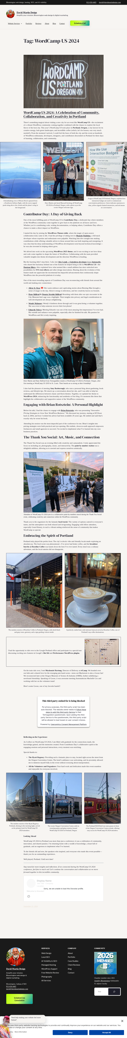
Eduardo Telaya (35, 310)
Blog (54, 23)
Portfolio (29, 23)
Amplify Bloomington (102, 981)
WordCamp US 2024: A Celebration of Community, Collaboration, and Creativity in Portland (61, 115)
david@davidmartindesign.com (110, 2)
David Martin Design (27, 12)
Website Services (14, 23)
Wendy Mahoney (35, 303)
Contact (62, 23)
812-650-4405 (91, 2)
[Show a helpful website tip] (6, 1027)
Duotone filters (30, 267)
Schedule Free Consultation (19, 999)
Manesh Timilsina (83, 236)
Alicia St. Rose (34, 288)
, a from (79, 262)
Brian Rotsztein (67, 410)
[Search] (114, 991)
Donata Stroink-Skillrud (52, 294)
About (47, 23)
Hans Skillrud (34, 294)
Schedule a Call (80, 23)
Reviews (38, 23)
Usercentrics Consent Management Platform (69, 724)
